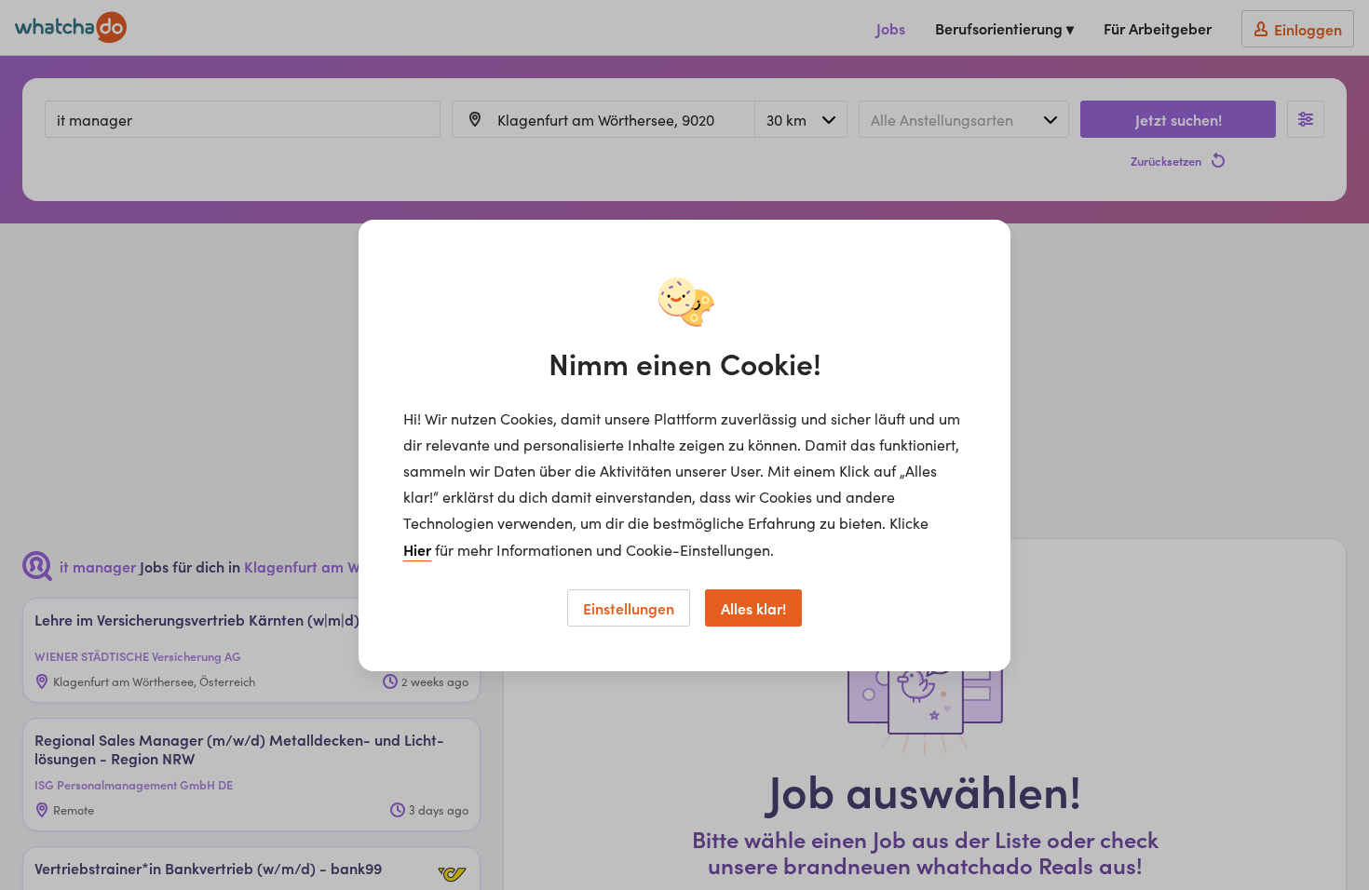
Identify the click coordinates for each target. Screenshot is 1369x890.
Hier (417, 549)
